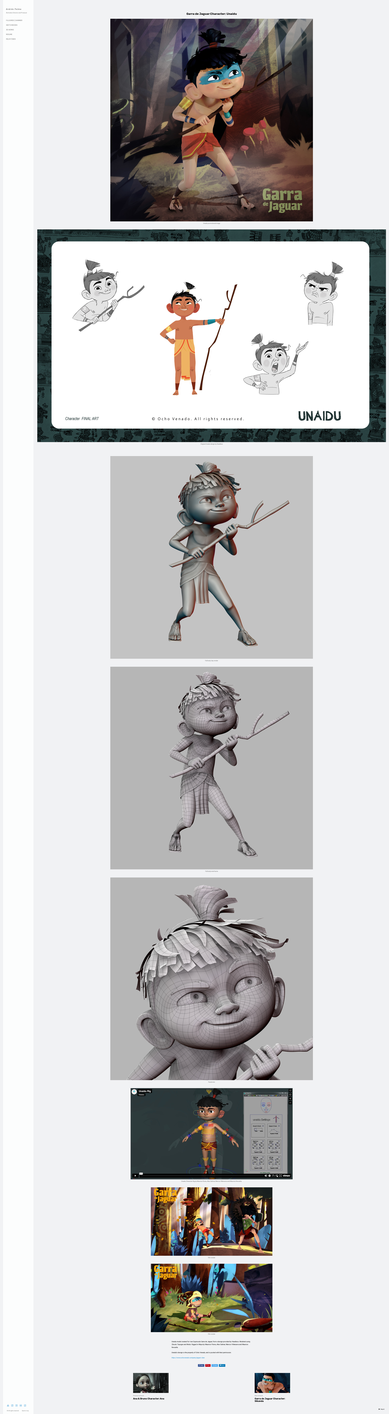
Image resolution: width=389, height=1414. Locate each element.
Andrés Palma (13, 9)
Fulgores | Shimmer (14, 20)
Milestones (11, 39)
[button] (381, 1409)
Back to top (25, 1410)
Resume (9, 34)
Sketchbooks (11, 25)
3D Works (10, 30)
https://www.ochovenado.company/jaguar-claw (188, 1358)
